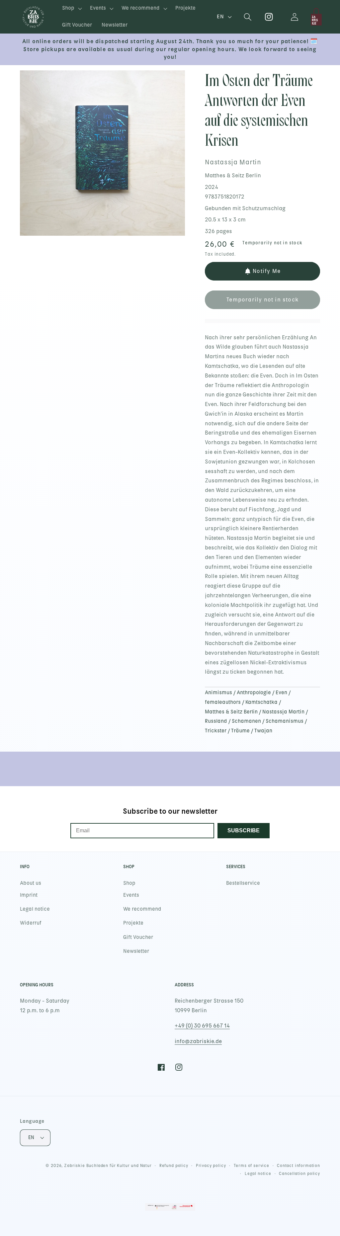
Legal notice (35, 909)
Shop (129, 883)
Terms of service (251, 1165)
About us (30, 883)
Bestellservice (243, 883)
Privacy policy (211, 1165)
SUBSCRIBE (243, 830)
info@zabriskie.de (198, 1041)
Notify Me (267, 271)
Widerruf (31, 923)
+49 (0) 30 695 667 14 (202, 1026)
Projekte (133, 923)
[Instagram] (269, 17)
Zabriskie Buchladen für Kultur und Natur (108, 1165)
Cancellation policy (299, 1173)
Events (131, 895)
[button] (71, 8)
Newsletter (136, 951)
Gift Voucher (138, 937)
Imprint (29, 895)
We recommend (142, 909)
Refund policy (173, 1165)
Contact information (298, 1165)
